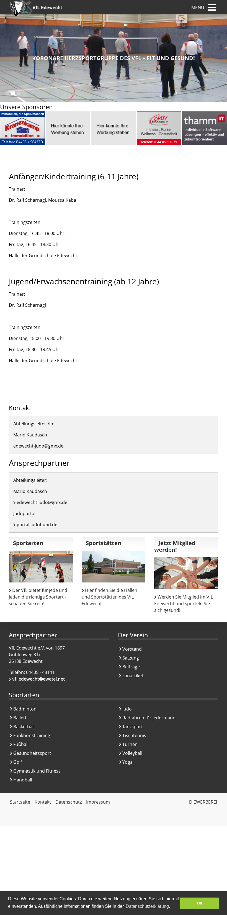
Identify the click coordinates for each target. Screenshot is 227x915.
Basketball (24, 727)
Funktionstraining (31, 735)
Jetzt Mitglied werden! (174, 546)
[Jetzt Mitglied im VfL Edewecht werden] (186, 573)
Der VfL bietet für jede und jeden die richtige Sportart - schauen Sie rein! (38, 597)
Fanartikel (132, 676)
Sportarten (28, 543)
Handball (22, 780)
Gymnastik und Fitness (37, 771)
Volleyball (132, 753)
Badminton (25, 709)
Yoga (127, 762)
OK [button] (200, 903)
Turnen (130, 744)
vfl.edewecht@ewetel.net (38, 679)
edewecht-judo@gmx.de (42, 502)
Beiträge (131, 667)
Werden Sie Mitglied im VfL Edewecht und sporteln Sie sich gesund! (183, 603)
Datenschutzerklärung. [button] (148, 906)
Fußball (21, 744)
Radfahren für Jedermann (149, 718)
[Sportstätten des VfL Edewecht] (114, 566)
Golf (17, 762)
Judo (127, 709)
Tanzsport (132, 727)
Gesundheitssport (32, 753)
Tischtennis (134, 735)
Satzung (130, 658)
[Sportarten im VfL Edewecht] (41, 566)
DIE (203, 802)
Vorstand (132, 649)
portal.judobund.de (37, 525)
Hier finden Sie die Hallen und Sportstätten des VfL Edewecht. (109, 597)
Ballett (20, 718)
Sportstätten (103, 543)
